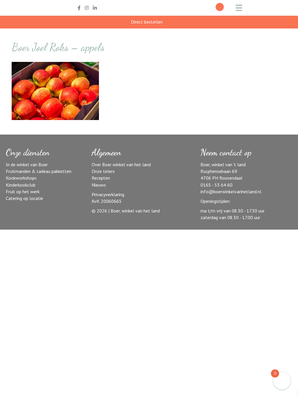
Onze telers (103, 171)
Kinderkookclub (21, 185)
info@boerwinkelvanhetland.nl (231, 191)
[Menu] (239, 8)
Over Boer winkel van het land (121, 164)
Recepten (101, 178)
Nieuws (99, 185)
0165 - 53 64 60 (217, 185)
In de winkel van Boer (27, 164)
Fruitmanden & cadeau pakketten (38, 171)
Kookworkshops (21, 178)
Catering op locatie (24, 198)
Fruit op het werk (23, 191)
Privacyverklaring (108, 194)
